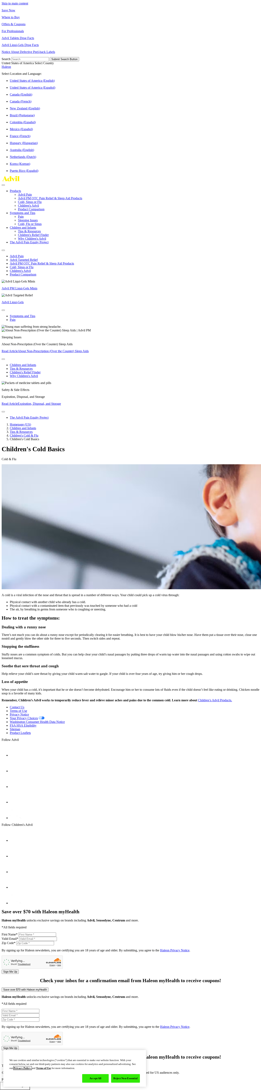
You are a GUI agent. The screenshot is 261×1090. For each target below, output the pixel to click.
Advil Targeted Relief (24, 259)
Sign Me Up (10, 971)
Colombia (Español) (23, 122)
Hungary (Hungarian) (24, 143)
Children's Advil (28, 205)
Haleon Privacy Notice (174, 950)
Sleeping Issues (28, 220)
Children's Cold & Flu (24, 435)
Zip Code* (9, 943)
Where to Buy (11, 17)
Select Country (44, 63)
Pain (21, 216)
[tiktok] (15, 818)
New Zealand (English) (25, 108)
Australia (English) (22, 150)
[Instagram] (15, 802)
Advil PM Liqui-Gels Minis (19, 288)
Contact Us (17, 707)
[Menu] (3, 185)
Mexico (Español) (21, 129)
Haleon (6, 66)
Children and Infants (23, 227)
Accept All (95, 1078)
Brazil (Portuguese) (22, 115)
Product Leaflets (20, 733)
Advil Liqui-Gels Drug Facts (20, 45)
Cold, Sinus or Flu (30, 202)
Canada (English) (21, 94)
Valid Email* (10, 938)
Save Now (8, 10)
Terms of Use (18, 711)
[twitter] (15, 786)
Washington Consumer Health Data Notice (37, 722)
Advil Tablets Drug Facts (18, 38)
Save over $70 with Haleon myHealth (25, 989)
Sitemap (15, 729)
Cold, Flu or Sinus (30, 224)
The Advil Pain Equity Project (29, 242)
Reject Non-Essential (125, 1078)
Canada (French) (20, 101)
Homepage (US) (20, 424)
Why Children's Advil (32, 238)
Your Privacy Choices (24, 718)
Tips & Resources (29, 231)
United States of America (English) (32, 80)
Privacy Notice (19, 714)
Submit (64, 59)
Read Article (45, 351)
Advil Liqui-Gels (13, 302)
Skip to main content (15, 3)
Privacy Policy (22, 1068)
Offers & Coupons (13, 24)
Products (15, 191)
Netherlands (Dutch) (23, 157)
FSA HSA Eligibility (23, 725)
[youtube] (15, 771)
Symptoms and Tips (22, 213)
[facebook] (15, 755)
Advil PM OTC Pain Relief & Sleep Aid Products (50, 198)
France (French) (20, 136)
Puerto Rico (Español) (24, 170)
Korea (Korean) (20, 163)
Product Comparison (31, 209)
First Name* (10, 934)
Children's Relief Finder (33, 235)
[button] (130, 63)
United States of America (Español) (32, 87)
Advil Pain (25, 194)
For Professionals (13, 31)
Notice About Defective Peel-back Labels (28, 52)
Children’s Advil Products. (215, 700)
